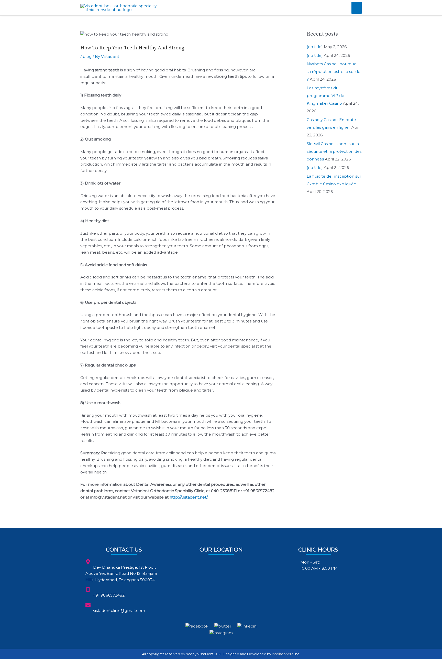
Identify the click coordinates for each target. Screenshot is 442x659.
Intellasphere (283, 654)
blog (87, 56)
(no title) (315, 46)
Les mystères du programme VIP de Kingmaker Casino (325, 95)
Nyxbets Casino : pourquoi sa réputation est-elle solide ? (333, 71)
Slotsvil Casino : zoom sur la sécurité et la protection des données (334, 151)
